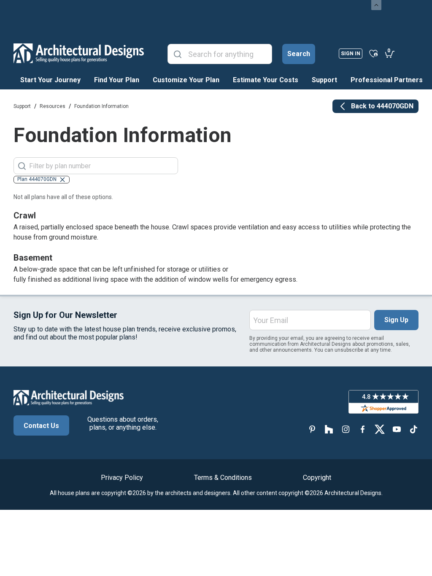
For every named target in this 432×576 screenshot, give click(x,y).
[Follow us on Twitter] (380, 429)
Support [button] (324, 80)
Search (298, 54)
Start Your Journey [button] (50, 80)
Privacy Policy (122, 478)
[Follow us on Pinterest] (312, 429)
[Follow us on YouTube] (397, 429)
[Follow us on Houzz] (329, 429)
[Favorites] (373, 53)
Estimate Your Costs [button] (265, 80)
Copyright (317, 478)
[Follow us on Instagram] (346, 429)
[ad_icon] (79, 53)
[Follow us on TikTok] (413, 429)
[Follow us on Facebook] (363, 429)
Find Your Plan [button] (116, 80)
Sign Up (396, 320)
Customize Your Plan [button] (186, 80)
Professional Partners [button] (387, 80)
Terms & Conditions (223, 478)
